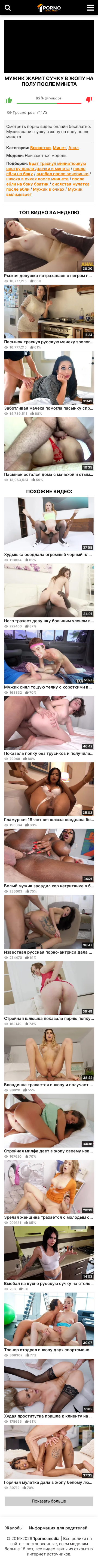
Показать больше (49, 1501)
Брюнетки (40, 147)
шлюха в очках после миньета (37, 178)
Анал (73, 147)
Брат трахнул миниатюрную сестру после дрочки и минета (46, 166)
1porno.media (46, 1538)
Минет (59, 147)
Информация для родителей (58, 1527)
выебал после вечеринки (62, 173)
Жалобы (14, 1527)
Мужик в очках (48, 189)
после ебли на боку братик (45, 181)
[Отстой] (89, 100)
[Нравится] (9, 100)
